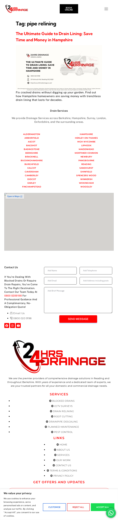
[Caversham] (32, 172)
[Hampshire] (86, 134)
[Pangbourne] (86, 160)
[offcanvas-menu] (114, 9)
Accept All (102, 507)
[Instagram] (12, 325)
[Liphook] (86, 145)
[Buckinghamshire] (32, 160)
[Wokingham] (86, 183)
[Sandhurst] (86, 168)
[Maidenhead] (86, 149)
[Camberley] (32, 175)
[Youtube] (18, 325)
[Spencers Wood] (86, 175)
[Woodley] (86, 187)
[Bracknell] (32, 157)
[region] (59, 504)
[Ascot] (32, 142)
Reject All (78, 507)
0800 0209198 (13, 295)
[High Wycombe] (86, 142)
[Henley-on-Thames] (86, 138)
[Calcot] (32, 168)
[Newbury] (86, 157)
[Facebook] (6, 325)
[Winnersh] (86, 179)
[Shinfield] (86, 172)
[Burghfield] (32, 164)
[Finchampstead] (32, 187)
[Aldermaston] (32, 134)
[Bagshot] (32, 145)
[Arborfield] (32, 138)
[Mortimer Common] (86, 153)
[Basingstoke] (32, 149)
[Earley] (32, 183)
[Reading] (86, 164)
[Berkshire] (32, 153)
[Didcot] (32, 179)
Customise (54, 507)
